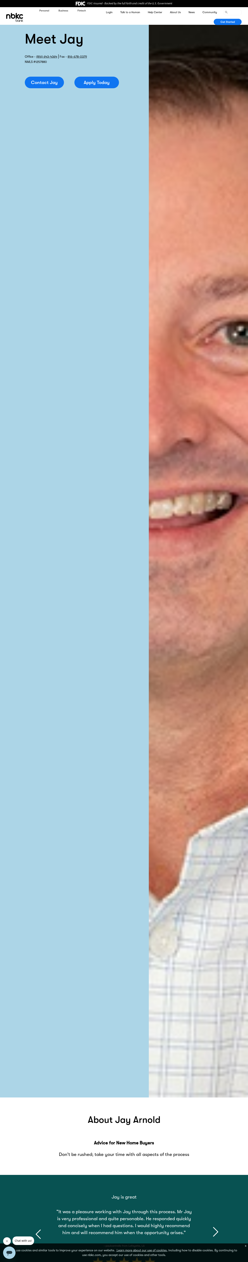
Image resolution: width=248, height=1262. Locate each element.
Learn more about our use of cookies (141, 1250)
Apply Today (97, 82)
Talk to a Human (130, 12)
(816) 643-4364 (46, 56)
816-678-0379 (77, 56)
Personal (44, 10)
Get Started (227, 21)
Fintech (82, 10)
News (192, 12)
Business (63, 10)
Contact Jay (44, 82)
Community (209, 12)
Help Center (155, 12)
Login (109, 12)
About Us (175, 12)
